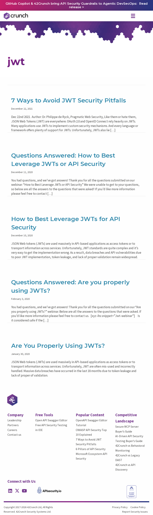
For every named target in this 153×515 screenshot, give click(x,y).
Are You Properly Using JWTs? (58, 345)
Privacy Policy (120, 507)
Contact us (14, 434)
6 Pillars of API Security (90, 449)
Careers (12, 430)
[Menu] (133, 16)
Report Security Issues (135, 511)
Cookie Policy (138, 507)
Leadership (14, 420)
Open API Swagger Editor (51, 420)
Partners (13, 425)
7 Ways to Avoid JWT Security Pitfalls (68, 100)
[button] (10, 490)
